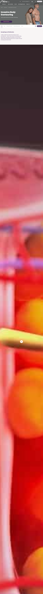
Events (15, 4)
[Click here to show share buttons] (35, 26)
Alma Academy (10, 4)
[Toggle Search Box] (20, 1)
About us (28, 4)
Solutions (4, 4)
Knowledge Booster (21, 4)
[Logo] (6, 1)
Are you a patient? (25, 1)
